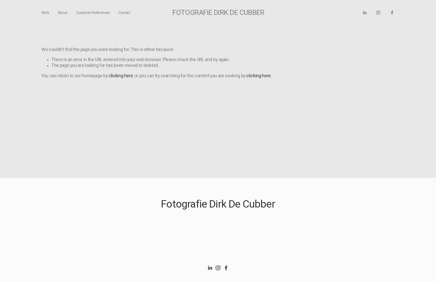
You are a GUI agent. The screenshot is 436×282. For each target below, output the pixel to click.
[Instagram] (378, 12)
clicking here (120, 75)
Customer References (93, 13)
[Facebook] (392, 12)
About (62, 13)
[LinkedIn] (364, 12)
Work (45, 13)
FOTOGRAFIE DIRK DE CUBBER (218, 12)
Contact (124, 13)
